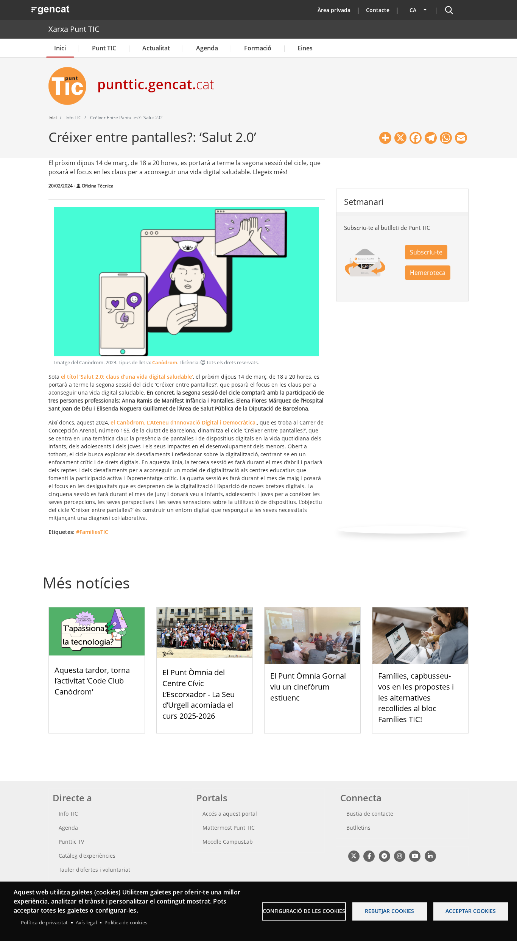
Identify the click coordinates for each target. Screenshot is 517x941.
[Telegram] (384, 855)
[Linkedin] (430, 855)
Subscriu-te (426, 252)
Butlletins (358, 827)
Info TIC (68, 813)
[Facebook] (369, 855)
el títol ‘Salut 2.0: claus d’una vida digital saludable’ (127, 376)
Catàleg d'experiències (87, 855)
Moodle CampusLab (227, 841)
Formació (257, 48)
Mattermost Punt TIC (228, 827)
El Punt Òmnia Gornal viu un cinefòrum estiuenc (308, 687)
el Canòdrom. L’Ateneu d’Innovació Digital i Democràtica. (184, 422)
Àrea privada (334, 10)
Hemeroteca (427, 272)
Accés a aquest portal (229, 813)
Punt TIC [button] (104, 48)
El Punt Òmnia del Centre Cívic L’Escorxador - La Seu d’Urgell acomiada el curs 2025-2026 (198, 694)
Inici (60, 48)
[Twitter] (354, 855)
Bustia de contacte (369, 813)
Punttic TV (71, 841)
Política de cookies (125, 922)
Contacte (377, 10)
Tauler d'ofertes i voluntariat (94, 869)
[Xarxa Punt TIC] (70, 86)
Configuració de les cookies (304, 910)
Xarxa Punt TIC (74, 29)
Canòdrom (164, 362)
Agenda (207, 48)
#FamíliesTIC (92, 531)
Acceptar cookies (470, 910)
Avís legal (86, 922)
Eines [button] (305, 48)
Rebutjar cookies (389, 910)
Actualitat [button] (156, 48)
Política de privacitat (44, 922)
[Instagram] (399, 855)
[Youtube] (415, 855)
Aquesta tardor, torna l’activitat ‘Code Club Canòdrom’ (92, 681)
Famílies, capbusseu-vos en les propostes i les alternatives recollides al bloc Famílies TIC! (416, 697)
